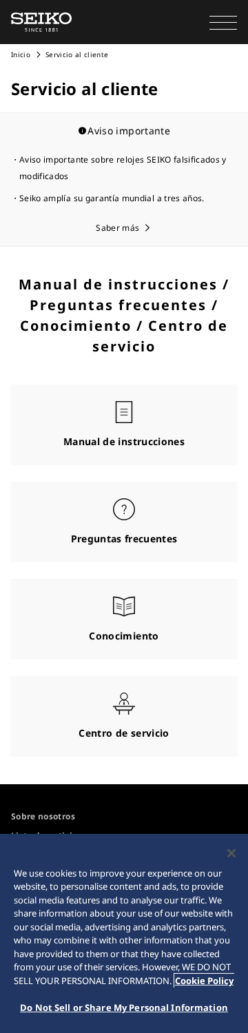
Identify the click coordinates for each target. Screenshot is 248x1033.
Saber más (117, 228)
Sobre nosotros (43, 816)
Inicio (20, 54)
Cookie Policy (204, 980)
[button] (223, 22)
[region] (124, 933)
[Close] (231, 853)
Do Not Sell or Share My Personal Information (124, 1007)
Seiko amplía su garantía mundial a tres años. (112, 198)
